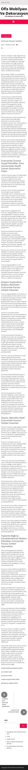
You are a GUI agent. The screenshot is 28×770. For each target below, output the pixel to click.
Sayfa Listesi (11, 739)
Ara (6, 720)
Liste (8, 736)
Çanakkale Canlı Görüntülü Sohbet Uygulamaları (6, 702)
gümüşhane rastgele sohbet (9, 683)
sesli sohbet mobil (6, 672)
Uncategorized (6, 36)
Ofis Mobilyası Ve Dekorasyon (14, 11)
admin (3, 44)
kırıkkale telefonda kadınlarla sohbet (11, 668)
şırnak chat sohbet (6, 675)
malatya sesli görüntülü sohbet (10, 679)
